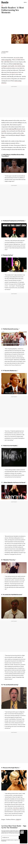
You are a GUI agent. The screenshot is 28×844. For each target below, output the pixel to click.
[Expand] (21, 831)
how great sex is (14, 72)
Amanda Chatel (5, 51)
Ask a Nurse (16, 808)
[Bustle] (4, 2)
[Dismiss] (26, 831)
